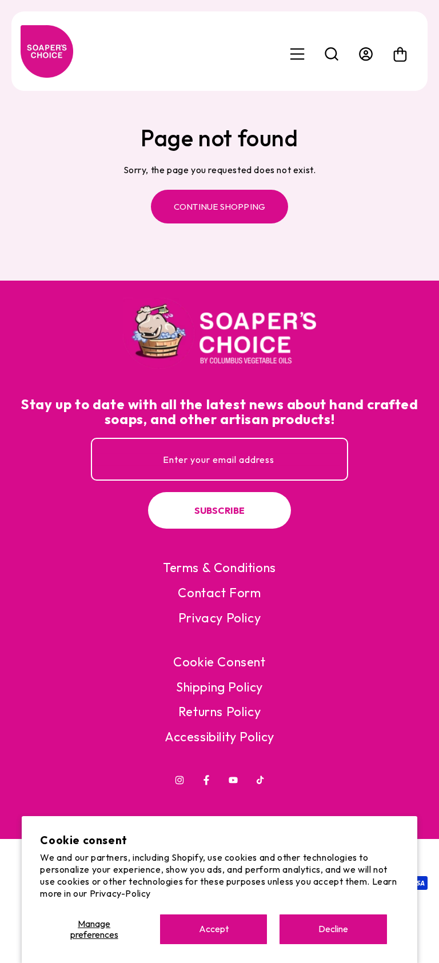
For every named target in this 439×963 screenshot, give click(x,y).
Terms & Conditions (219, 568)
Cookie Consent (219, 662)
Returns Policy (219, 712)
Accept (214, 928)
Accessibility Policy (219, 737)
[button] (331, 54)
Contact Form (219, 593)
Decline (333, 928)
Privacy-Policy (120, 893)
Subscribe (219, 510)
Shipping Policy (219, 687)
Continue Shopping (219, 206)
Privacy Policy (219, 618)
